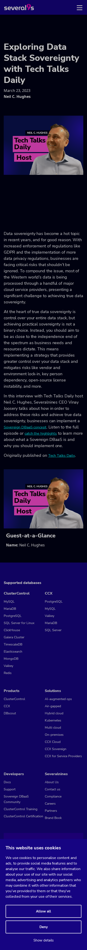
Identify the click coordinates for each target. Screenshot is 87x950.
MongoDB (11, 659)
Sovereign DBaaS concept (25, 427)
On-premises (54, 735)
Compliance (53, 796)
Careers (50, 803)
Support (10, 789)
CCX (7, 706)
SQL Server (53, 630)
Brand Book (53, 818)
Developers (14, 774)
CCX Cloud (53, 742)
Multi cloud (53, 727)
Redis (8, 673)
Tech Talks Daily (61, 455)
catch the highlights (41, 433)
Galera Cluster (14, 637)
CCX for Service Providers (63, 756)
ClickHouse (12, 630)
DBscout (10, 713)
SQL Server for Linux (19, 623)
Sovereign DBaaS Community (16, 799)
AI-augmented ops (58, 699)
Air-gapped (53, 706)
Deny (43, 927)
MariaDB (10, 609)
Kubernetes (53, 720)
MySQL (9, 601)
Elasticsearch (13, 651)
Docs (7, 782)
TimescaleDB (13, 644)
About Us (52, 782)
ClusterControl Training (20, 809)
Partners (51, 811)
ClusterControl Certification (23, 816)
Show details (43, 940)
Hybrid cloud (54, 713)
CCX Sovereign (55, 749)
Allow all (43, 911)
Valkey (8, 666)
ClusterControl (14, 699)
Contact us (52, 789)
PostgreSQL (13, 616)
